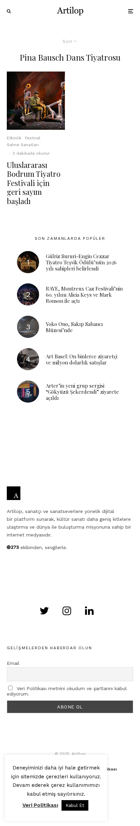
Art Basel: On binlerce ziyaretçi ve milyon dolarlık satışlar (81, 359)
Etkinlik (14, 138)
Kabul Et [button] (75, 805)
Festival (32, 138)
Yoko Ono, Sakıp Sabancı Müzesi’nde (74, 327)
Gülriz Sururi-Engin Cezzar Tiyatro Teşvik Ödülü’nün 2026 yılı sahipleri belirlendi (81, 262)
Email (13, 663)
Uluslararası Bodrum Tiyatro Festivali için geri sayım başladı (33, 182)
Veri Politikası (40, 805)
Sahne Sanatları (23, 144)
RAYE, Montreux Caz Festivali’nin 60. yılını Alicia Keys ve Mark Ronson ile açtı (84, 294)
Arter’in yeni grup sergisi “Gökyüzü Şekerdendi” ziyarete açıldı (82, 392)
